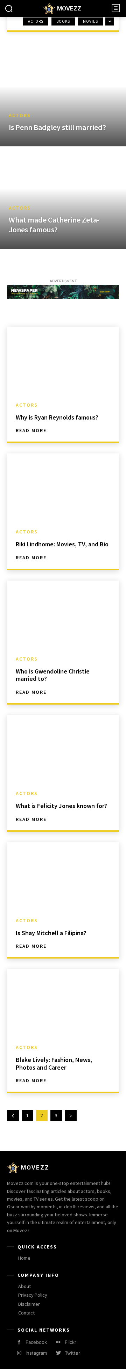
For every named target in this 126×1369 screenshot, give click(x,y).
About (24, 1286)
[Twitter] (58, 1353)
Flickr (70, 1342)
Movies (90, 21)
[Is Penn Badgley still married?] (63, 96)
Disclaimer (29, 1304)
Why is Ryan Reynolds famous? (57, 417)
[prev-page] (13, 1115)
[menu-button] (116, 8)
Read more (31, 430)
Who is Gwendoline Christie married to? (53, 675)
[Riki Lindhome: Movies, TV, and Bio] (63, 486)
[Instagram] (19, 1353)
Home (14, 27)
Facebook (36, 1342)
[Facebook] (19, 1342)
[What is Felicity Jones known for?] (63, 748)
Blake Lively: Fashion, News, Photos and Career (54, 1063)
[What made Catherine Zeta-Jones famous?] (63, 198)
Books (63, 21)
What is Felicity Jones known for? (61, 806)
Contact (26, 1313)
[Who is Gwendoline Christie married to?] (63, 614)
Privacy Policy (32, 1295)
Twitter (72, 1353)
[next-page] (71, 1115)
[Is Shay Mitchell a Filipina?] (63, 875)
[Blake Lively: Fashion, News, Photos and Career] (63, 1002)
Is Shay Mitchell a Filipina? (51, 933)
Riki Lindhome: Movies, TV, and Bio (62, 544)
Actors (35, 21)
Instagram (36, 1353)
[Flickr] (58, 1342)
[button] (9, 8)
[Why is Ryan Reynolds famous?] (63, 360)
